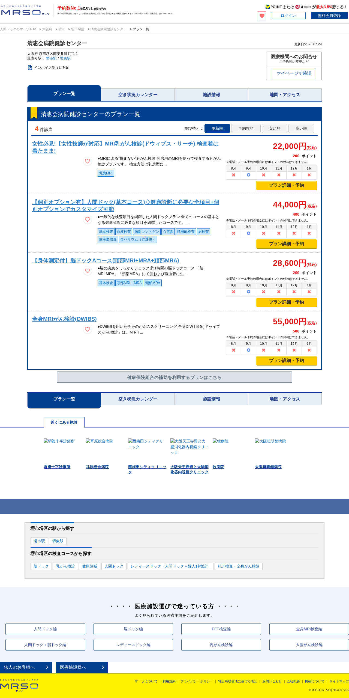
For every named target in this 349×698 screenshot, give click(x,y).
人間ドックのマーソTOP (18, 29)
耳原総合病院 (97, 467)
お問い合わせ (272, 681)
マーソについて (146, 681)
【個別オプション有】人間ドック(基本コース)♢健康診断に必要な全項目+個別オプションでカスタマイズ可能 (125, 205)
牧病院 (218, 467)
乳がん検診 (65, 566)
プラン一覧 (64, 93)
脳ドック (41, 566)
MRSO (19, 686)
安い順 (274, 128)
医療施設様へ (73, 667)
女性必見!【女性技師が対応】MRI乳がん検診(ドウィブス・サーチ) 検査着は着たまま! (125, 147)
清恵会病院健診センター (108, 29)
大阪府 (47, 29)
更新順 (217, 128)
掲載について (314, 681)
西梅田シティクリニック (147, 469)
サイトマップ (339, 681)
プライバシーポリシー (196, 681)
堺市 (62, 29)
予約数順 (246, 128)
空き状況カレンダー (138, 94)
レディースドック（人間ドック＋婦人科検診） (171, 566)
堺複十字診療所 (57, 467)
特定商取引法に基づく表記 (237, 681)
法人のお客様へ (19, 667)
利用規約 (169, 681)
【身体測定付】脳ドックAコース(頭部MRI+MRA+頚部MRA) (105, 260)
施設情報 (211, 94)
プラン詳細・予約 (286, 185)
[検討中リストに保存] (87, 161)
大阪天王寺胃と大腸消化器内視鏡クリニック (189, 469)
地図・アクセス (285, 94)
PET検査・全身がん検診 (239, 566)
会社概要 (293, 681)
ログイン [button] (288, 15)
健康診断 (89, 566)
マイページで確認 (293, 73)
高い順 (301, 128)
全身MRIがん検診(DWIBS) (64, 319)
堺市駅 (51, 58)
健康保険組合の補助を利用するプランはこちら (174, 377)
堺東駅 (65, 58)
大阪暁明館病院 (268, 467)
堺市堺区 (77, 29)
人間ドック (114, 566)
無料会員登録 (329, 15)
